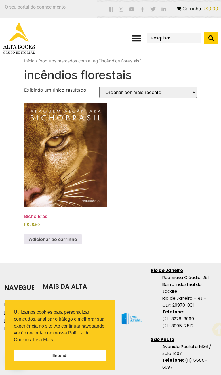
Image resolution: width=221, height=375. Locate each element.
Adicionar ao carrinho (53, 239)
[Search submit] (211, 38)
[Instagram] (121, 9)
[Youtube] (132, 9)
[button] (136, 38)
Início (29, 61)
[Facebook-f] (142, 9)
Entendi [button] (60, 355)
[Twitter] (153, 9)
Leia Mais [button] (43, 339)
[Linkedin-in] (163, 9)
